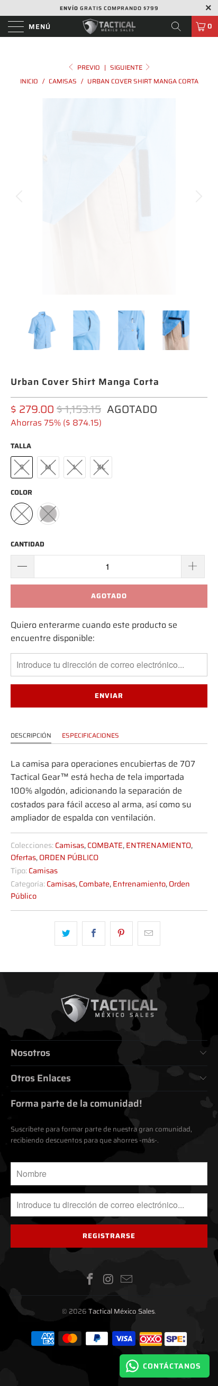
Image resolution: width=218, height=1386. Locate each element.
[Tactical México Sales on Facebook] (90, 1280)
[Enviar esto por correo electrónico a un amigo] (149, 933)
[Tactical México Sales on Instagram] (108, 1280)
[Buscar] (179, 26)
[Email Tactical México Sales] (127, 1280)
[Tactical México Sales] (109, 26)
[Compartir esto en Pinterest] (121, 933)
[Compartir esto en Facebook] (93, 933)
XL (101, 467)
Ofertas (23, 857)
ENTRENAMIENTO (158, 845)
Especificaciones (90, 735)
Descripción (31, 735)
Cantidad (27, 544)
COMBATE (105, 845)
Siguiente (127, 67)
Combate (94, 884)
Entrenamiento (139, 884)
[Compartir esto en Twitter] (65, 933)
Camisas (69, 845)
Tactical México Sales (121, 1311)
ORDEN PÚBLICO (68, 857)
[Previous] (20, 196)
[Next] (197, 196)
